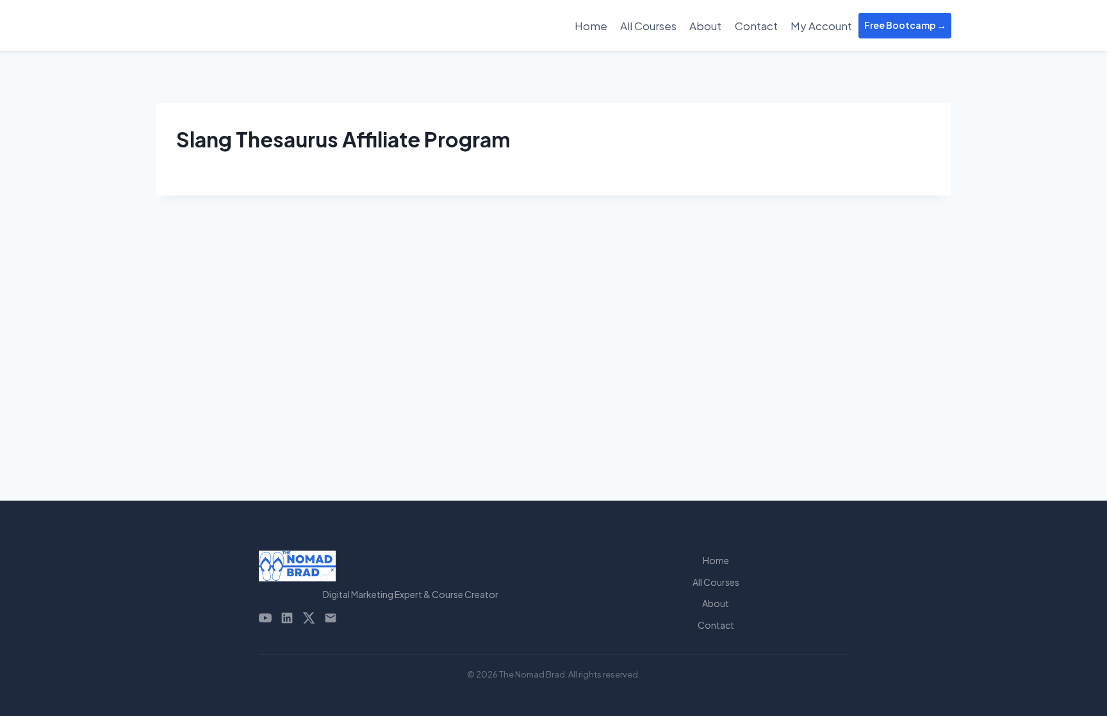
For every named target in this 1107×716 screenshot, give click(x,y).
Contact (756, 26)
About (705, 26)
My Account (821, 26)
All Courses (648, 26)
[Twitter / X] (308, 618)
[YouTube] (265, 618)
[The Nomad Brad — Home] (410, 566)
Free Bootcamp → (905, 25)
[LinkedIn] (287, 618)
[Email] (330, 618)
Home (591, 26)
